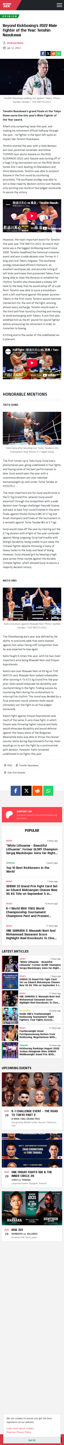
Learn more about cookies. (20, 1428)
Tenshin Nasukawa (29, 765)
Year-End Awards (16, 772)
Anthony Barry (15, 43)
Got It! (31, 1440)
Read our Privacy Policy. (19, 1432)
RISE (9, 765)
